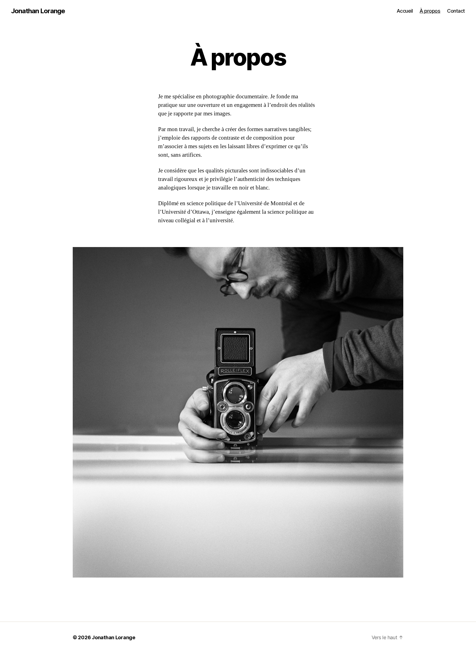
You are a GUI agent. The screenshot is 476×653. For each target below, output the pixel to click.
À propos (430, 11)
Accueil (405, 11)
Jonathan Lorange (38, 11)
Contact (456, 11)
